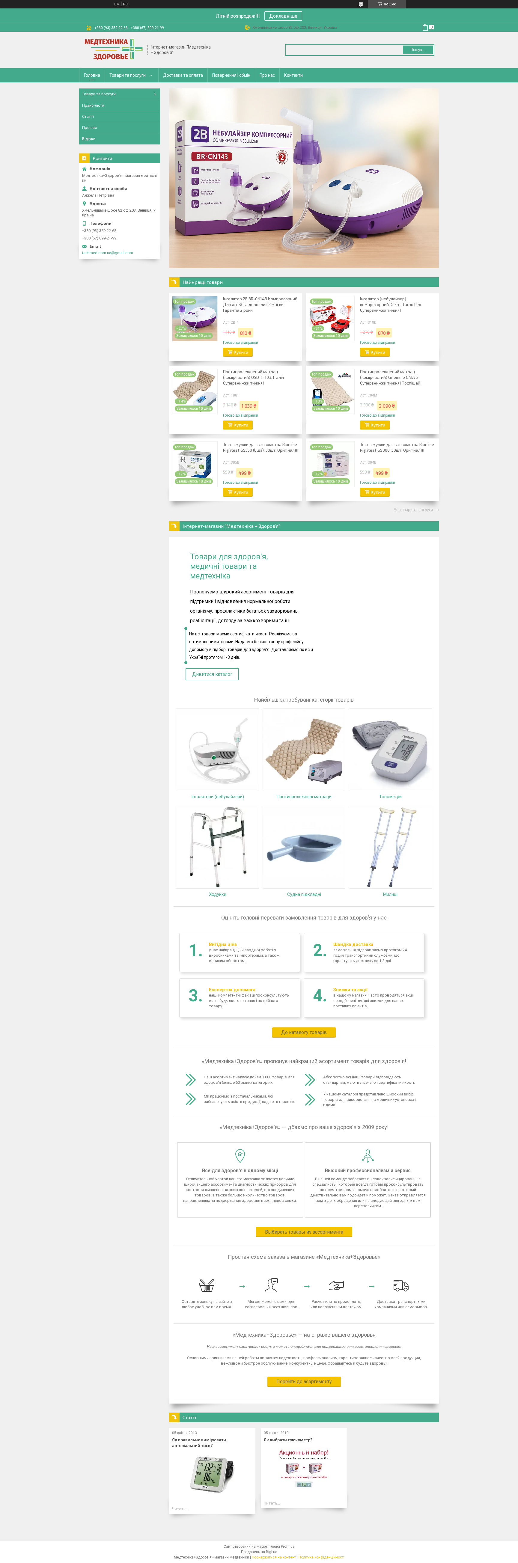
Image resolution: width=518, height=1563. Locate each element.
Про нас (267, 75)
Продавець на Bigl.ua (259, 1552)
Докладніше (283, 16)
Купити (241, 352)
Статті (88, 116)
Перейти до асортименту (304, 1381)
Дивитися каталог (212, 674)
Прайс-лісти (93, 105)
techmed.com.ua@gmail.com (107, 253)
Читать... (180, 1509)
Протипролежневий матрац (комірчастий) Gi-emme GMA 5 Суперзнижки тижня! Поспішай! (390, 377)
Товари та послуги (127, 75)
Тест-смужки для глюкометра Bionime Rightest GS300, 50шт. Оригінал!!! (397, 447)
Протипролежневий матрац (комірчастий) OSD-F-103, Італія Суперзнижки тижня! (253, 377)
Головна (92, 75)
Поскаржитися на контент (274, 1557)
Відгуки (88, 138)
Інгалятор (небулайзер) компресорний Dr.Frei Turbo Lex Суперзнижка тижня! (390, 304)
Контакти (293, 75)
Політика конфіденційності (321, 1557)
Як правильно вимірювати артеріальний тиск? (199, 1442)
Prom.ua (288, 1546)
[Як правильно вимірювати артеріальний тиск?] (212, 1475)
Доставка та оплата (183, 75)
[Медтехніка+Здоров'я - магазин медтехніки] (114, 50)
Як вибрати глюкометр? (288, 1439)
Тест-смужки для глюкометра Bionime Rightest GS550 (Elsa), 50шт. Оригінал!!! (260, 447)
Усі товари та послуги (413, 510)
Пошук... (418, 49)
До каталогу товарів (304, 1032)
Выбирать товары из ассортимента (304, 1232)
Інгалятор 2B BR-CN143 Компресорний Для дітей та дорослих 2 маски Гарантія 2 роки (260, 304)
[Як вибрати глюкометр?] (304, 1469)
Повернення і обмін (231, 75)
